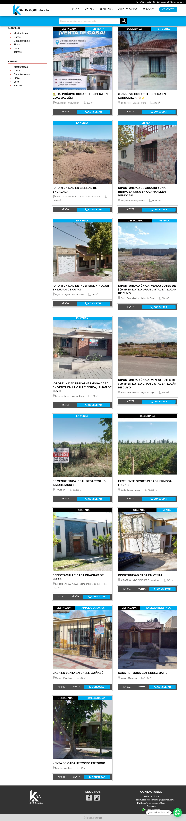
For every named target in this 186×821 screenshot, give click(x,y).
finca (17, 44)
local (16, 48)
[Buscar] (123, 21)
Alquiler (105, 9)
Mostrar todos (21, 33)
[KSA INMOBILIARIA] (31, 10)
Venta (89, 9)
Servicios (148, 9)
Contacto (168, 9)
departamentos (22, 41)
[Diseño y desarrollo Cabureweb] (93, 817)
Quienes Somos (127, 9)
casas (17, 37)
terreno (18, 52)
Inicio (75, 9)
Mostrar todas (21, 67)
